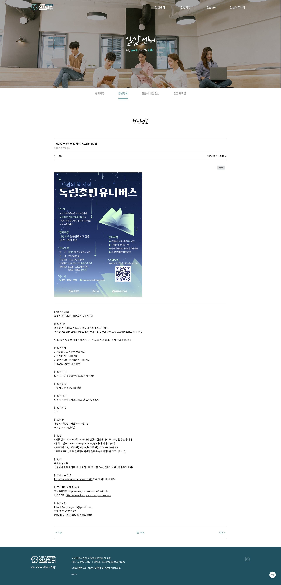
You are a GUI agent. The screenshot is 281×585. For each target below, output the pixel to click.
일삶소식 (212, 7)
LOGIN (74, 574)
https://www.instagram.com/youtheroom (88, 495)
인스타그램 (247, 559)
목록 (221, 167)
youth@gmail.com (81, 507)
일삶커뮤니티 (237, 7)
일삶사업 (186, 7)
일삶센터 (160, 7)
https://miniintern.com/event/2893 (73, 479)
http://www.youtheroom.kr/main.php (88, 491)
